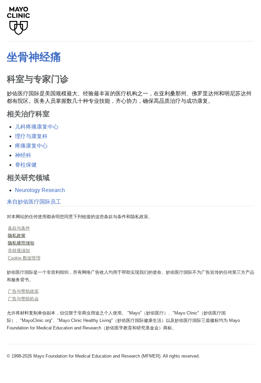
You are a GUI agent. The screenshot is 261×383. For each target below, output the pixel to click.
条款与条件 (19, 228)
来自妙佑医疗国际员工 (34, 202)
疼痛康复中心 (31, 146)
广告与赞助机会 (23, 298)
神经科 (23, 155)
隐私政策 (16, 235)
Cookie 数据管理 (24, 258)
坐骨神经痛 (34, 57)
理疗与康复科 (31, 136)
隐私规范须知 (21, 243)
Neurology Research (40, 190)
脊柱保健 (26, 165)
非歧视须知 (19, 250)
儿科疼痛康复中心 (36, 127)
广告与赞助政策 (23, 291)
